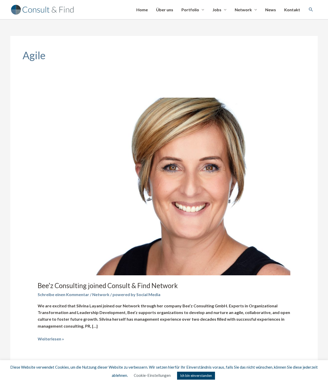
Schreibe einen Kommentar (63, 294)
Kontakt (292, 9)
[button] (311, 9)
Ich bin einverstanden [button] (196, 375)
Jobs (216, 9)
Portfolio (190, 9)
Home (142, 9)
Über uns (164, 9)
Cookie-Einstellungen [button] (152, 375)
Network (243, 9)
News (270, 9)
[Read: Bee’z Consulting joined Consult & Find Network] (164, 186)
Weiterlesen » (51, 338)
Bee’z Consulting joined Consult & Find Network (108, 285)
